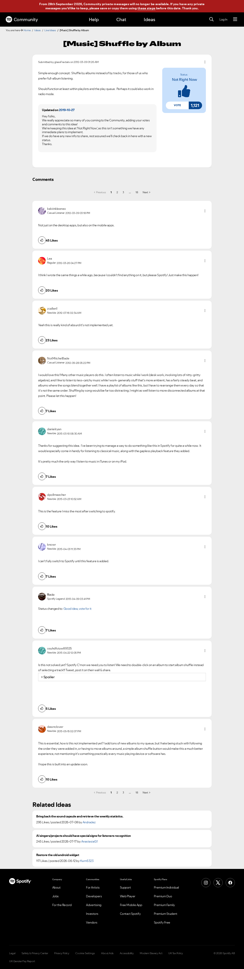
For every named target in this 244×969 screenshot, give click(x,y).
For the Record (62, 905)
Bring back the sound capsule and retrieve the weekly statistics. (79, 816)
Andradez (89, 822)
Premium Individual (166, 887)
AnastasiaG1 (89, 841)
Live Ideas (50, 30)
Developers (94, 896)
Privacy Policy (61, 953)
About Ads (107, 953)
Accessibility (127, 953)
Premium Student (165, 914)
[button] (177, 105)
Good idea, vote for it (77, 609)
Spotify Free (162, 922)
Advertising (93, 905)
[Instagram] (205, 882)
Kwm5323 (87, 861)
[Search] (211, 19)
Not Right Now (184, 79)
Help (94, 19)
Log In (223, 19)
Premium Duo (163, 896)
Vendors (91, 922)
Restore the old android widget (57, 855)
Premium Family (164, 905)
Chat (121, 19)
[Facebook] (230, 882)
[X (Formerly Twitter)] (218, 882)
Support (125, 887)
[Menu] (235, 19)
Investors (92, 914)
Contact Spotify (130, 914)
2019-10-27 (67, 110)
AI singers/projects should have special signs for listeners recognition (83, 836)
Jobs (55, 896)
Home (27, 30)
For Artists (93, 887)
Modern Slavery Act (151, 953)
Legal (12, 953)
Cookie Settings (85, 953)
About (56, 887)
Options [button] (205, 62)
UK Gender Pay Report (22, 961)
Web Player (127, 896)
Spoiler (49, 677)
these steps (146, 8)
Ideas (149, 19)
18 (137, 192)
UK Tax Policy (175, 953)
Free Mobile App (131, 905)
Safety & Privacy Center (35, 953)
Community (26, 19)
